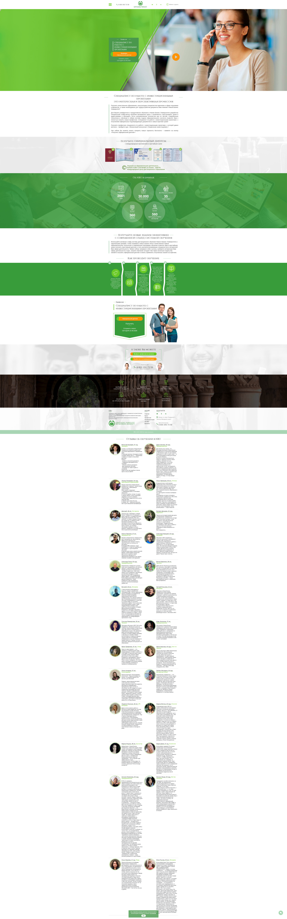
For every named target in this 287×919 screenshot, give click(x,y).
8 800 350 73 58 (123, 4)
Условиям (153, 913)
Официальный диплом (130, 319)
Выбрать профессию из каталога (144, 354)
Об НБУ (147, 421)
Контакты (147, 423)
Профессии (148, 418)
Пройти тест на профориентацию (144, 359)
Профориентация (149, 419)
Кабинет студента (173, 4)
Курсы (146, 416)
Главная (147, 414)
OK (144, 916)
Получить (124, 54)
